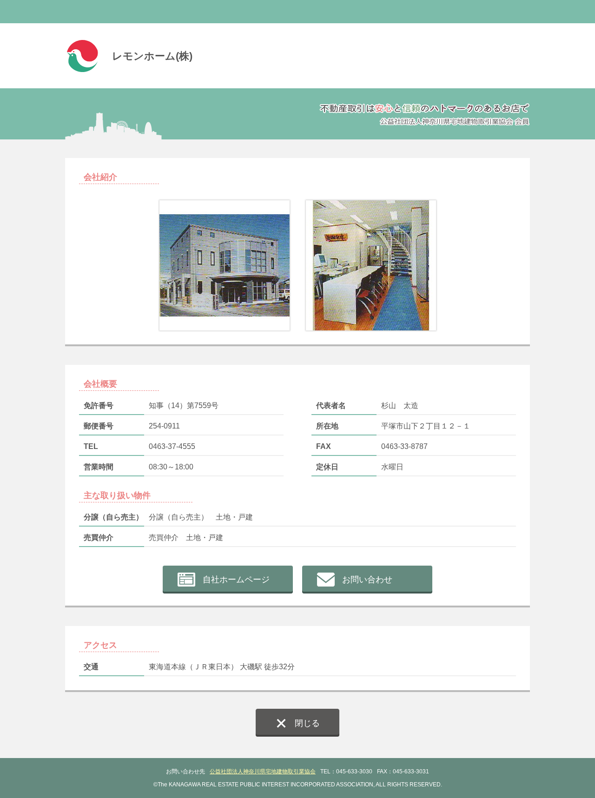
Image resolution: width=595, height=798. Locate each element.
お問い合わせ (367, 579)
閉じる (307, 723)
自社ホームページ (236, 579)
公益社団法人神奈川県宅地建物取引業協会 (263, 771)
